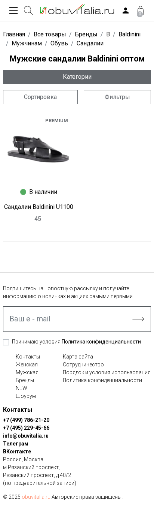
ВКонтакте (17, 451)
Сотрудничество (83, 365)
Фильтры (117, 96)
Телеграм (15, 444)
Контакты (28, 357)
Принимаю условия (76, 342)
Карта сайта (78, 357)
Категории (77, 76)
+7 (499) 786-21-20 (26, 420)
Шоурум (26, 396)
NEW (21, 388)
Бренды (25, 380)
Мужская (27, 372)
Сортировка (40, 96)
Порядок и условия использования (107, 372)
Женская (27, 365)
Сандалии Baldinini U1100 (38, 206)
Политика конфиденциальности (101, 342)
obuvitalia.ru (36, 497)
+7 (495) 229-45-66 (26, 428)
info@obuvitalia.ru (26, 436)
